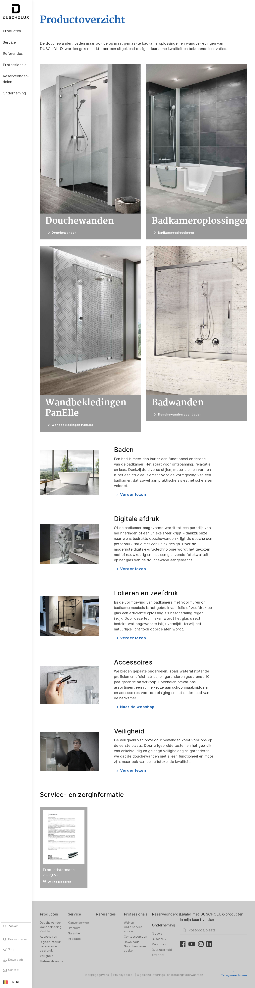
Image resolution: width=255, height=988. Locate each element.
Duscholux (159, 939)
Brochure (74, 928)
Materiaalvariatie (52, 961)
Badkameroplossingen (176, 232)
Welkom (129, 922)
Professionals (135, 914)
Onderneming (163, 925)
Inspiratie (74, 938)
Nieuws (157, 933)
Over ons (158, 955)
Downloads (131, 942)
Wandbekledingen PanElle (72, 424)
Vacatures (159, 944)
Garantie (74, 933)
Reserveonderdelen (169, 914)
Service (74, 914)
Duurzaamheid (162, 949)
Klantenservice (78, 922)
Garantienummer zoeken (135, 948)
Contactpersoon (135, 936)
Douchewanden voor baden (180, 414)
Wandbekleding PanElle (50, 929)
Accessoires (48, 936)
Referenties (106, 914)
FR (12, 982)
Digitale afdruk (50, 942)
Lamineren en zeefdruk (49, 948)
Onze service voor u (133, 929)
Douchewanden (64, 232)
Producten (49, 914)
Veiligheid (46, 956)
